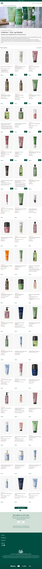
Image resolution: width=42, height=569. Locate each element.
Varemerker (5, 30)
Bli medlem (21, 522)
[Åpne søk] (21, 6)
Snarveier (3, 540)
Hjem (2, 30)
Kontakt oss (3, 537)
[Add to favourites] (12, 50)
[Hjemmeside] (2, 3)
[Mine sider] (36, 3)
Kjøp (11, 74)
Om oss (2, 535)
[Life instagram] (2, 546)
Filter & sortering (3, 47)
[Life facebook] (4, 546)
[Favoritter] (34, 3)
